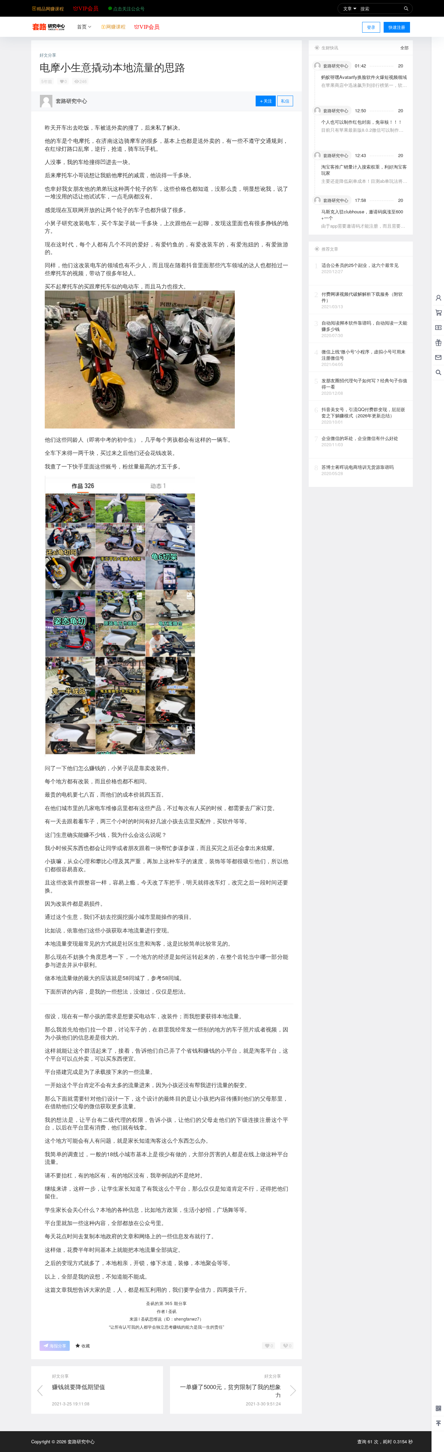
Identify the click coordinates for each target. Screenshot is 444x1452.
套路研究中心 (80, 1441)
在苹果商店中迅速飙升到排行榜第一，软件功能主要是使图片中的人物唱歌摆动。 (364, 88)
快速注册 (396, 27)
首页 (82, 26)
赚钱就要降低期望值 (78, 1386)
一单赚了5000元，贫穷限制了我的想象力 (230, 1390)
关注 (268, 101)
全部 (404, 47)
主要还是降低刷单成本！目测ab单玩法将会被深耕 (364, 184)
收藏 (86, 1345)
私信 (285, 101)
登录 (371, 27)
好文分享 (48, 55)
